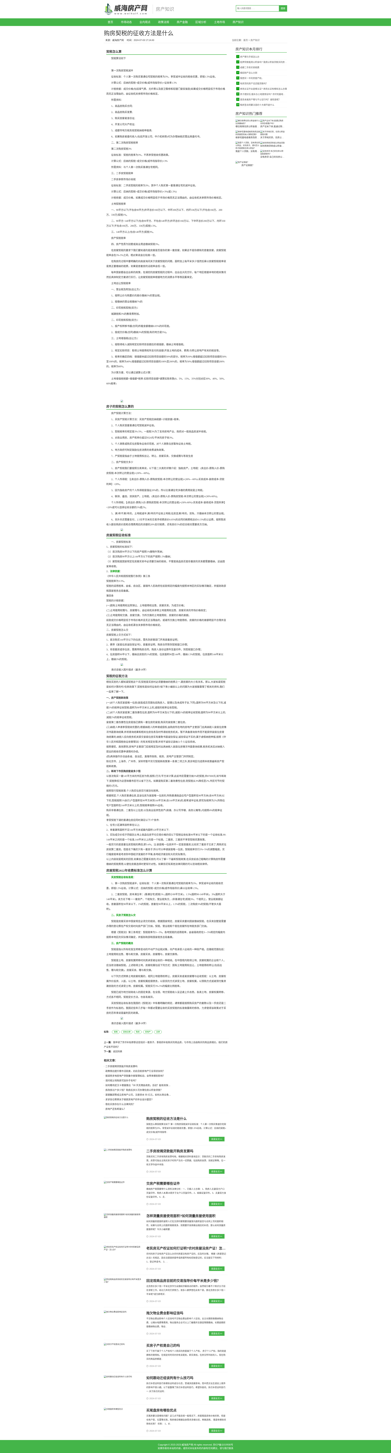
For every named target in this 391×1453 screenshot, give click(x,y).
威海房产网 (118, 40)
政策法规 (163, 22)
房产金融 (182, 22)
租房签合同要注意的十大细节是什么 (257, 105)
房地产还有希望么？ (115, 1109)
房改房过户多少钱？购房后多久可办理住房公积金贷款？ (134, 1090)
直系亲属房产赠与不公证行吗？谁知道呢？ (260, 99)
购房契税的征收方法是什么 (166, 1119)
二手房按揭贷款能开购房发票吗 (121, 1066)
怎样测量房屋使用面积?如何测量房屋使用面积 (181, 1216)
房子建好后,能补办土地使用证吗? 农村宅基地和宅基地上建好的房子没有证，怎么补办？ (263, 94)
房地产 (148, 1032)
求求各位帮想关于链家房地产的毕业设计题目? (128, 1099)
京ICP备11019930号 (223, 1444)
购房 (138, 1032)
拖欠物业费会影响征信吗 (164, 1313)
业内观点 (144, 22)
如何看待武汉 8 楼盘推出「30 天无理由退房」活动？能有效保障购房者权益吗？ (145, 1085)
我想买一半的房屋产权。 (252, 78)
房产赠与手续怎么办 (249, 56)
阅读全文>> (216, 1139)
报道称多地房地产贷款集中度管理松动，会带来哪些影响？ (135, 1075)
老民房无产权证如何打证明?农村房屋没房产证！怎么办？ (189, 1248)
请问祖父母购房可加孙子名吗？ (121, 1080)
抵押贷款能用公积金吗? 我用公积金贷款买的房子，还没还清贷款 (263, 62)
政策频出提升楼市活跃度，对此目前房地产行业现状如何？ (135, 1071)
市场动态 (126, 22)
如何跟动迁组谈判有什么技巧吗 (169, 1378)
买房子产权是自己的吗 (163, 1345)
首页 (110, 22)
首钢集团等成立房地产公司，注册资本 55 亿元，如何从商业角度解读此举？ (143, 1094)
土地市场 (219, 22)
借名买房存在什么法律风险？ (120, 1104)
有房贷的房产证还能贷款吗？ (254, 83)
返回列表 (117, 1051)
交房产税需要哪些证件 (163, 1183)
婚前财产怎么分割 (248, 73)
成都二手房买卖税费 (249, 67)
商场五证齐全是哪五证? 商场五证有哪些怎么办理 (263, 89)
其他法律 (126, 1032)
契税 (116, 1032)
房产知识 (238, 22)
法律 (158, 1032)
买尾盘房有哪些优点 (161, 1410)
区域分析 (200, 22)
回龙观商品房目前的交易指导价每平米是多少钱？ (183, 1281)
